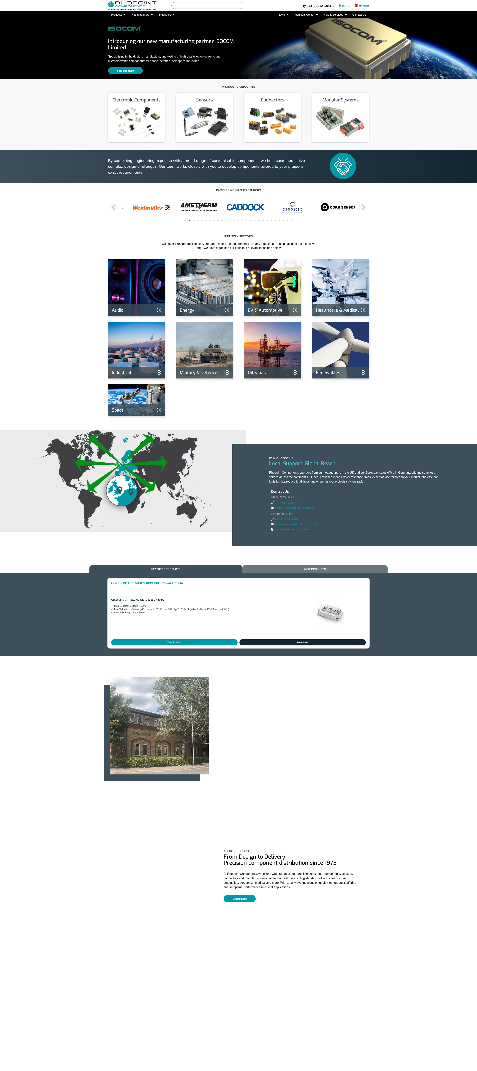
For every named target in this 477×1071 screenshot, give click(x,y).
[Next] (363, 207)
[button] (6, 46)
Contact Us (359, 14)
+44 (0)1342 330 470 (320, 5)
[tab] (165, 569)
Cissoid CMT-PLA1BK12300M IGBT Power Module (147, 583)
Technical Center (304, 14)
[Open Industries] (173, 15)
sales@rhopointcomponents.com (294, 507)
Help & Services (333, 14)
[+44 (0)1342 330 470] (304, 6)
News (281, 14)
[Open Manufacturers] (151, 15)
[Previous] (114, 207)
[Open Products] (124, 15)
